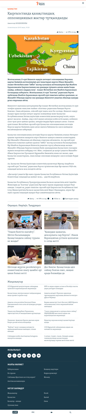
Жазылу (47, 377)
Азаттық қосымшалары (16, 381)
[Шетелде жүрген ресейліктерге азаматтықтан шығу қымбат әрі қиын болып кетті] (25, 254)
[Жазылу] (39, 356)
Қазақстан (11, 397)
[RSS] (34, 356)
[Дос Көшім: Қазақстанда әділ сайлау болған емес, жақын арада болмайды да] (61, 254)
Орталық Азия (13, 405)
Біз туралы (11, 373)
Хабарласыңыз (13, 369)
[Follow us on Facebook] (10, 356)
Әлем (46, 401)
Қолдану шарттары (51, 369)
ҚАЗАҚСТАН (12, 9)
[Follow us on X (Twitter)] (14, 356)
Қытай (46, 397)
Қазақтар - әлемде (14, 401)
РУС (33, 412)
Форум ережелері (50, 373)
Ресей (46, 393)
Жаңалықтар (12, 393)
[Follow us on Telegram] (29, 356)
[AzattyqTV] (51, 412)
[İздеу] (70, 412)
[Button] (60, 32)
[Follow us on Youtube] (19, 356)
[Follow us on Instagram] (24, 356)
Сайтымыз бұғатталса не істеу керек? (21, 377)
